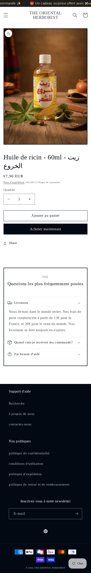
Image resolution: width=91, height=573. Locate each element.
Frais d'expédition (14, 182)
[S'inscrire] (77, 513)
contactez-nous (20, 424)
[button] (6, 15)
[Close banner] (86, 3)
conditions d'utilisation (26, 463)
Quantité (9, 190)
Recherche (17, 403)
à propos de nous (22, 414)
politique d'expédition (25, 474)
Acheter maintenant (45, 229)
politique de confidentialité (29, 453)
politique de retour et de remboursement (39, 484)
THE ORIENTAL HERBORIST (49, 568)
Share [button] (13, 243)
